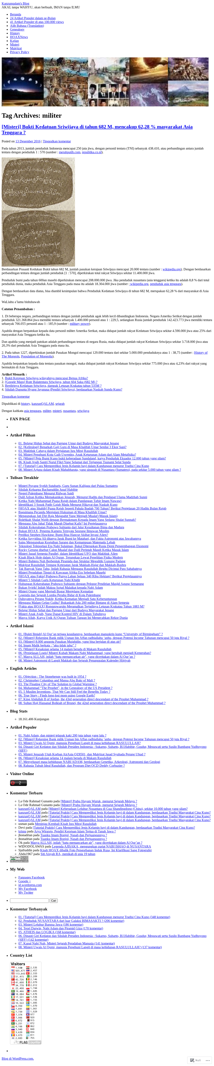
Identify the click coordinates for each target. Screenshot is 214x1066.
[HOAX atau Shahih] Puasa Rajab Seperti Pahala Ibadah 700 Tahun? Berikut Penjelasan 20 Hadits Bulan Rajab (92, 508)
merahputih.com (69, 152)
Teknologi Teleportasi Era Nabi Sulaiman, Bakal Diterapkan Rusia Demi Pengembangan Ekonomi (83, 546)
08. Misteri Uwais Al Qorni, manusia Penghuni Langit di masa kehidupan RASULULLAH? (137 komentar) (90, 947)
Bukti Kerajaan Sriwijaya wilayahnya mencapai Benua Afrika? (46, 378)
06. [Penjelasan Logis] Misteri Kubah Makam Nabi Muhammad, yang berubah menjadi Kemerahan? (84, 653)
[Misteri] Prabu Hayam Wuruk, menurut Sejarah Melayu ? (99, 801)
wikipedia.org (172, 269)
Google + (24, 881)
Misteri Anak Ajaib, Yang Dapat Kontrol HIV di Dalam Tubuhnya (62, 614)
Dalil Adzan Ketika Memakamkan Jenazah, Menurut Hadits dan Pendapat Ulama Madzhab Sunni (82, 497)
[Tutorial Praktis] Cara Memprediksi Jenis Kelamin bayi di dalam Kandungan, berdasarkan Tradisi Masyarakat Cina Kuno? (129, 812)
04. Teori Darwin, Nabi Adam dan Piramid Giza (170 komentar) (60, 928)
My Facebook (27, 888)
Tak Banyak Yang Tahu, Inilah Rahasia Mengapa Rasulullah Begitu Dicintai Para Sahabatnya (80, 568)
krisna (22, 831)
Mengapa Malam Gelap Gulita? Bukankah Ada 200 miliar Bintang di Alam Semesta (73, 602)
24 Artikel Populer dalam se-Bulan (33, 18)
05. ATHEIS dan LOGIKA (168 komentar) (46, 932)
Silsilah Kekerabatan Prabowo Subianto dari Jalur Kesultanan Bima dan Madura (71, 527)
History (15, 33)
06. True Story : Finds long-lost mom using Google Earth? (56, 695)
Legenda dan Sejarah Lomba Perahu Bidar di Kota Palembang (59, 595)
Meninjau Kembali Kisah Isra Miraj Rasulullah (66, 824)
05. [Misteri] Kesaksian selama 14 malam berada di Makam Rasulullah (64, 649)
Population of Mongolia (36, 356)
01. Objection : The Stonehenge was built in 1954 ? (52, 676)
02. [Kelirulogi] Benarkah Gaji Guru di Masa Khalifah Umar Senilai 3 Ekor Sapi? (72, 447)
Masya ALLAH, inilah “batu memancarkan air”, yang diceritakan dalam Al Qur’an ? (86, 842)
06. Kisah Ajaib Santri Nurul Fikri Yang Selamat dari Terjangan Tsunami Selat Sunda (74, 462)
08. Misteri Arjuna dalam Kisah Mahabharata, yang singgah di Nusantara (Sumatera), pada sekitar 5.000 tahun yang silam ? (99, 469)
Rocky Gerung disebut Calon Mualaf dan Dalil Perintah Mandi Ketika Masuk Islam (73, 550)
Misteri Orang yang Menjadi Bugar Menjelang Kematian (55, 591)
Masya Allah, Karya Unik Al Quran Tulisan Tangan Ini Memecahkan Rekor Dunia (73, 617)
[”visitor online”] (18, 785)
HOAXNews (19, 37)
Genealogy (17, 29)
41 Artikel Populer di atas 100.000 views (37, 22)
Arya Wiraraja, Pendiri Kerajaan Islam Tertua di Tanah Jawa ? (75, 831)
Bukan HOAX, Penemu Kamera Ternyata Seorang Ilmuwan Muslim (63, 531)
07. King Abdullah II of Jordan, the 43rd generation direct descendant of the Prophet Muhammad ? (83, 699)
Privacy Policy (19, 52)
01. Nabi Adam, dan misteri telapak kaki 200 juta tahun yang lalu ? (62, 735)
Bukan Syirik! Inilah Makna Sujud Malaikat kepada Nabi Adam (60, 587)
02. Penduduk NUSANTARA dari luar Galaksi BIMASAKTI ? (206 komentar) (71, 921)
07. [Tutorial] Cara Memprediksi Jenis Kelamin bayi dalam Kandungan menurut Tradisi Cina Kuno (83, 466)
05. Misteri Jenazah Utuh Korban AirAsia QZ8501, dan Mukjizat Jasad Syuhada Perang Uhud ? (81, 754)
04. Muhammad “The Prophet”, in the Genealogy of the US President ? (65, 688)
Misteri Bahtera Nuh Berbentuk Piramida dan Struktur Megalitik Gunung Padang (71, 561)
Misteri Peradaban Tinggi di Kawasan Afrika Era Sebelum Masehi (62, 572)
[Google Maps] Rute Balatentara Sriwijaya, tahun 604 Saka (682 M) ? (51, 382)
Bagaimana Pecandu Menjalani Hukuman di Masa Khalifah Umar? (62, 512)
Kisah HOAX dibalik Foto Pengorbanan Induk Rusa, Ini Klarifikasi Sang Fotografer (96, 850)
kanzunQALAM (43, 403)
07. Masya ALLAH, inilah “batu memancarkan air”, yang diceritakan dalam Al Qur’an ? (76, 656)
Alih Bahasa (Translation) (27, 25)
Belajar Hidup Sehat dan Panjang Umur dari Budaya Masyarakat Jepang (66, 610)
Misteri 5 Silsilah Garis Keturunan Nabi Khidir (49, 580)
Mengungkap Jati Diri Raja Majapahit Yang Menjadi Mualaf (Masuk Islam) (67, 516)
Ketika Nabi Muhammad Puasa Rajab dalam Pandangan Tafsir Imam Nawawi (69, 501)
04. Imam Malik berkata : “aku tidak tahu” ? (47, 645)
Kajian (14, 41)
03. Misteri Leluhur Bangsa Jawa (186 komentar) (50, 924)
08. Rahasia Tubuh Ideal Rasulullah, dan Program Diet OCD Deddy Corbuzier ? (71, 765)
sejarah (60, 403)
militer (47, 411)
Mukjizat (16, 48)
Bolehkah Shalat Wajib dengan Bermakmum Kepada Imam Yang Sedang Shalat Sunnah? (77, 519)
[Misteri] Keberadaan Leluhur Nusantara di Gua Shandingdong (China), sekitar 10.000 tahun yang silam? (118, 808)
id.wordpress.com (30, 885)
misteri (57, 411)
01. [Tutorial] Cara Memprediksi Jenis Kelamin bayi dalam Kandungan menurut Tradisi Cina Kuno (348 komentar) (94, 917)
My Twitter (25, 892)
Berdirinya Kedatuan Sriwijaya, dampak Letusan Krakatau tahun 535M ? (53, 385)
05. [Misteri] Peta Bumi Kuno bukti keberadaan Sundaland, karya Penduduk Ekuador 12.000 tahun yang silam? (92, 458)
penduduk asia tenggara (165, 284)
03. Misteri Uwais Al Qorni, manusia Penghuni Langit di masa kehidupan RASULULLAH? (79, 743)
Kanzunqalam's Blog (15, 3)
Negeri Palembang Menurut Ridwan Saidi (46, 493)
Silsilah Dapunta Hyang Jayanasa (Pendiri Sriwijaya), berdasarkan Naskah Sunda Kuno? (63, 389)
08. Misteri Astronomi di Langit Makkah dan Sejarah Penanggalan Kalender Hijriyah (74, 660)
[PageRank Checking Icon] (19, 861)
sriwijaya (83, 411)
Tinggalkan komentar (57, 141)
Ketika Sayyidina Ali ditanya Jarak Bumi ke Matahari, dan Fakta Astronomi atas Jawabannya (79, 538)
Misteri (14, 44)
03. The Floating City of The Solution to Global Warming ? (57, 684)
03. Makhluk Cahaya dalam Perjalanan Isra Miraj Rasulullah (58, 451)
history (25, 403)
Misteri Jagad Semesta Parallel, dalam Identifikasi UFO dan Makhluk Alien (68, 553)
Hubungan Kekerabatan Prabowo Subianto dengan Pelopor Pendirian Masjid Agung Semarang (81, 584)
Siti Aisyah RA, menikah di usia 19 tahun (68, 854)
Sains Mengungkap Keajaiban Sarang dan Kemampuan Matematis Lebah (66, 542)
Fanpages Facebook (31, 877)
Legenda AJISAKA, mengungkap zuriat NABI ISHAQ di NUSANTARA (101, 846)
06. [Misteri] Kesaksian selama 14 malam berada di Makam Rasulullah (64, 758)
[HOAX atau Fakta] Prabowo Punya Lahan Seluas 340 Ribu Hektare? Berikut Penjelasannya (80, 576)
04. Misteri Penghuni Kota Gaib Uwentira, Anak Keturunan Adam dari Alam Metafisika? (77, 454)
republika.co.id (92, 152)
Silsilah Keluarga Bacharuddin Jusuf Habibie (48, 489)
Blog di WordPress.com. (18, 1058)
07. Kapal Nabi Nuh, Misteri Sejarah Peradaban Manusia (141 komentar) (66, 943)
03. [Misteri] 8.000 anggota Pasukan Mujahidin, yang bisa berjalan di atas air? (69, 641)
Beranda (15, 14)
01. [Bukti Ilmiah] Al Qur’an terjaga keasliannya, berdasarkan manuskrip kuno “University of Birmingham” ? (90, 634)
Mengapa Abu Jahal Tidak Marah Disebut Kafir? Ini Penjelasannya (62, 523)
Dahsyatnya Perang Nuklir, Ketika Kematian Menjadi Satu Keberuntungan (67, 599)
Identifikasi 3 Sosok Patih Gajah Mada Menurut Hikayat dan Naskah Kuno (67, 504)
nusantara (69, 411)
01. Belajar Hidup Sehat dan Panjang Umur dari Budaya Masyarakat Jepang (68, 443)
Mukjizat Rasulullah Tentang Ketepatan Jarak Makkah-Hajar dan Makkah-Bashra (72, 565)
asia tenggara (32, 411)
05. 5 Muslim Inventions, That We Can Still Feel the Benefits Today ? (64, 691)
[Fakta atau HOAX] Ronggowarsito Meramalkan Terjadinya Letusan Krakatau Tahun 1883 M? (81, 606)
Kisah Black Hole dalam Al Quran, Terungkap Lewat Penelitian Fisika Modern (70, 557)
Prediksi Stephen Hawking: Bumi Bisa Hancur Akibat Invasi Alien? (63, 535)
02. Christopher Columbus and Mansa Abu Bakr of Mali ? (56, 680)
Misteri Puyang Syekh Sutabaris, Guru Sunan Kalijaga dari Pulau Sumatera (68, 486)
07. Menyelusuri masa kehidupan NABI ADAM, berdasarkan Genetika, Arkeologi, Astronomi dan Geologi (89, 762)
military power (79, 323)
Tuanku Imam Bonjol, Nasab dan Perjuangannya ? (73, 835)
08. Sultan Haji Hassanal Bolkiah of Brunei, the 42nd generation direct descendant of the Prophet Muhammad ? (92, 703)
